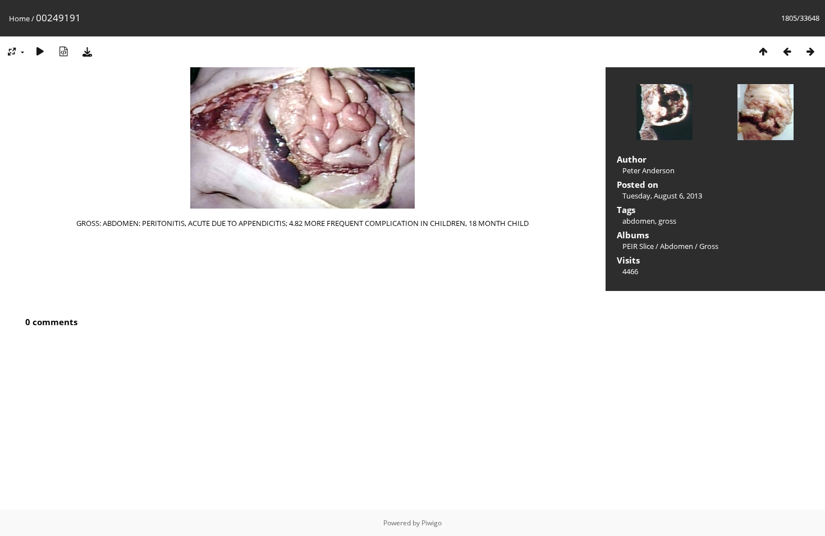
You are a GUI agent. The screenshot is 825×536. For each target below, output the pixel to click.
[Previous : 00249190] (787, 51)
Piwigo (431, 523)
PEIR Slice (638, 246)
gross (667, 221)
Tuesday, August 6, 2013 (662, 196)
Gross (708, 246)
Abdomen (676, 246)
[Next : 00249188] (810, 51)
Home (19, 18)
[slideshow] (40, 51)
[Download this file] (87, 51)
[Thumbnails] (763, 51)
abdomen (638, 221)
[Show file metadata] (63, 51)
